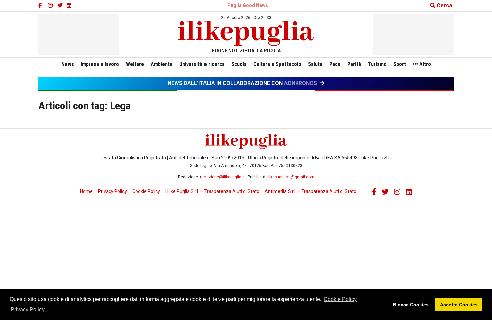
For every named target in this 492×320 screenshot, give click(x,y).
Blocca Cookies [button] (411, 304)
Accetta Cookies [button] (459, 304)
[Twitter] (60, 6)
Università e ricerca (202, 64)
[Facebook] (41, 6)
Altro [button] (424, 64)
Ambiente (162, 64)
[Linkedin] (69, 6)
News (67, 64)
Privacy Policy (28, 309)
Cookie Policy (340, 299)
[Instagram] (50, 6)
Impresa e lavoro (100, 64)
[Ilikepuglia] (246, 33)
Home (86, 191)
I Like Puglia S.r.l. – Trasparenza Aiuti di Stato (212, 191)
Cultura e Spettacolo (277, 64)
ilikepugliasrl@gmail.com (290, 177)
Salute (315, 64)
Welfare (135, 64)
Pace (335, 64)
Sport (399, 64)
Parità (354, 64)
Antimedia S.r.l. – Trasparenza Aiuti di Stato (310, 191)
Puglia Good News (247, 5)
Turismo (377, 64)
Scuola (239, 64)
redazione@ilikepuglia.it (222, 177)
